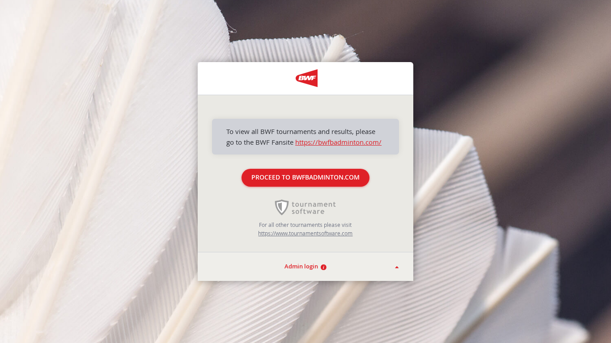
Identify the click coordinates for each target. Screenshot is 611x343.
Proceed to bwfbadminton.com (305, 177)
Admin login (302, 266)
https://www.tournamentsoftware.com (305, 233)
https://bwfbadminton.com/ (338, 142)
